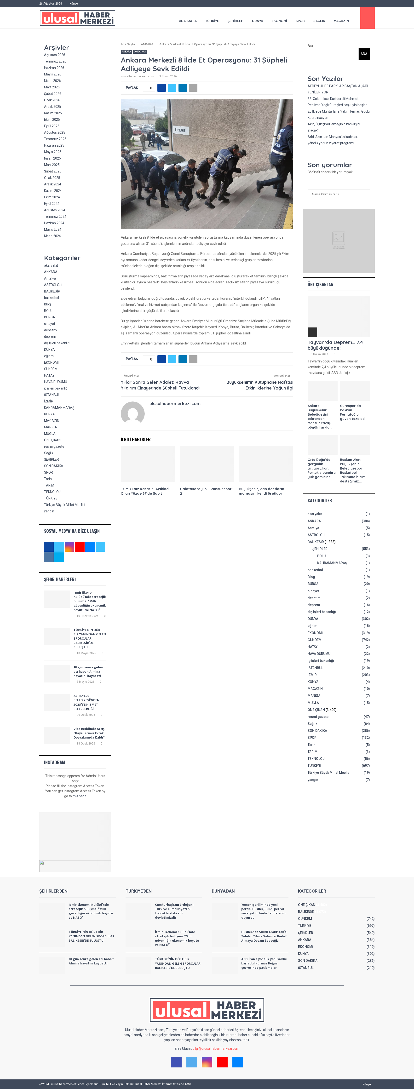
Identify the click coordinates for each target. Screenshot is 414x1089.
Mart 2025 (52, 165)
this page (79, 796)
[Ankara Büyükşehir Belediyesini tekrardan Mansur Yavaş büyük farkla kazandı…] (323, 391)
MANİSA (50, 427)
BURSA (49, 317)
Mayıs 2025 (52, 152)
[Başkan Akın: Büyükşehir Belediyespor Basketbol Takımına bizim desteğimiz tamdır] (355, 445)
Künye (74, 3)
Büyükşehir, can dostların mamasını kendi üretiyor (261, 491)
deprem (50, 336)
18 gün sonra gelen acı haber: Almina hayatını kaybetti (88, 672)
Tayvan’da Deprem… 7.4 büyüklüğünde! (335, 345)
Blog (47, 304)
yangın (49, 511)
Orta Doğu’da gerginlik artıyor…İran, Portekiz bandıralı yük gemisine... (323, 468)
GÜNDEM (51, 369)
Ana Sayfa (188, 21)
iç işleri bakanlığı (56, 388)
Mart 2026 (52, 87)
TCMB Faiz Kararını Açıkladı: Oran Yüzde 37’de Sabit (146, 491)
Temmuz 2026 (55, 61)
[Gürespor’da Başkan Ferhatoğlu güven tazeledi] (355, 391)
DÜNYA (257, 21)
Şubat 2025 (52, 171)
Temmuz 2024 (55, 216)
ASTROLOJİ (53, 285)
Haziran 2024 (54, 223)
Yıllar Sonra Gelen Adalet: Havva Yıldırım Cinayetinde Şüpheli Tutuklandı (160, 385)
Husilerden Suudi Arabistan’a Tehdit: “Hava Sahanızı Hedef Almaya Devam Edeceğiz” (264, 936)
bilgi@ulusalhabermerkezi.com (216, 1048)
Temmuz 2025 (55, 139)
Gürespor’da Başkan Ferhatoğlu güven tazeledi (353, 412)
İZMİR (48, 401)
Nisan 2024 (52, 236)
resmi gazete (54, 446)
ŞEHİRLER (235, 21)
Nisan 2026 (52, 81)
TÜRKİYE (212, 21)
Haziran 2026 (54, 68)
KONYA (49, 414)
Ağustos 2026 (54, 55)
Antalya (50, 278)
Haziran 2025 (54, 145)
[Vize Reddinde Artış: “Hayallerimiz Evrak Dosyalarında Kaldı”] (57, 735)
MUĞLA (50, 434)
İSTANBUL (52, 395)
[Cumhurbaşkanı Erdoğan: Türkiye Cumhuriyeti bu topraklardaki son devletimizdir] (138, 911)
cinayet (49, 324)
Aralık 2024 (52, 184)
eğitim (49, 356)
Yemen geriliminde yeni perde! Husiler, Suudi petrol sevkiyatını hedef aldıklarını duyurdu (263, 911)
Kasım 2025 (53, 113)
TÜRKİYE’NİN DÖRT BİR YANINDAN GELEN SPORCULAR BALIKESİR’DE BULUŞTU (90, 638)
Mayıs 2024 (52, 229)
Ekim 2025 (52, 119)
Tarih (48, 479)
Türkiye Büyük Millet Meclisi (64, 505)
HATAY (49, 375)
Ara (310, 45)
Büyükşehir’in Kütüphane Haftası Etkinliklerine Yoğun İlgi (259, 385)
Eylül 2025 (51, 126)
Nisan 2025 (52, 158)
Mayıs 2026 (52, 74)
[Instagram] (207, 1062)
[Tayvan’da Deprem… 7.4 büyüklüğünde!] (339, 316)
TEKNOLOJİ (53, 492)
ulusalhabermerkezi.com (137, 76)
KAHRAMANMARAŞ (59, 408)
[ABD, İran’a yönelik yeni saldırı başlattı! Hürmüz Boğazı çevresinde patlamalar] (225, 965)
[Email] (237, 1062)
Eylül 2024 (51, 204)
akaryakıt (51, 265)
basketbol (51, 298)
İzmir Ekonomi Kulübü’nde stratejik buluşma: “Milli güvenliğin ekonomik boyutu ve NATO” (90, 601)
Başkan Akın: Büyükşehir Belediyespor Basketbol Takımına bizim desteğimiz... (353, 470)
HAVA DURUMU (55, 382)
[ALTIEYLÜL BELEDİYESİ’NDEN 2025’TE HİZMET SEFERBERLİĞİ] (57, 702)
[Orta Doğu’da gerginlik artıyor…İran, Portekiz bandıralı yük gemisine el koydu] (323, 445)
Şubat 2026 (52, 94)
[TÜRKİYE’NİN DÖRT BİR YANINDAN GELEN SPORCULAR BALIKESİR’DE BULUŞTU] (57, 636)
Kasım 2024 (53, 191)
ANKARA (126, 51)
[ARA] (365, 194)
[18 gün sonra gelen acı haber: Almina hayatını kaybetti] (57, 673)
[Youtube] (222, 1062)
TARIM (49, 485)
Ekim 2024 (52, 197)
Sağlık (319, 21)
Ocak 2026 (52, 100)
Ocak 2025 (52, 178)
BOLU (48, 311)
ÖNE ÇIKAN (140, 51)
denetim (50, 330)
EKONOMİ (279, 21)
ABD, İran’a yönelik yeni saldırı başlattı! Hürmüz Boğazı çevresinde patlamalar (264, 963)
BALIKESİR (52, 291)
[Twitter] (191, 1062)
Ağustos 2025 (54, 132)
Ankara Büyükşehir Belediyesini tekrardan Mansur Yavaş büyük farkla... (320, 417)
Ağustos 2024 (54, 210)
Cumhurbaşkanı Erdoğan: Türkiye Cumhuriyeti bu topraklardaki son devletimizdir (174, 911)
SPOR (300, 21)
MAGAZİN (341, 21)
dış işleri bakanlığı (57, 343)
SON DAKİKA (53, 466)
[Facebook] (176, 1062)
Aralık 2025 (52, 107)
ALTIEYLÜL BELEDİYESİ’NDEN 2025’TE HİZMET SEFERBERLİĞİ (86, 702)
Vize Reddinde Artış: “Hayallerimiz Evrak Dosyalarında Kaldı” (89, 733)
